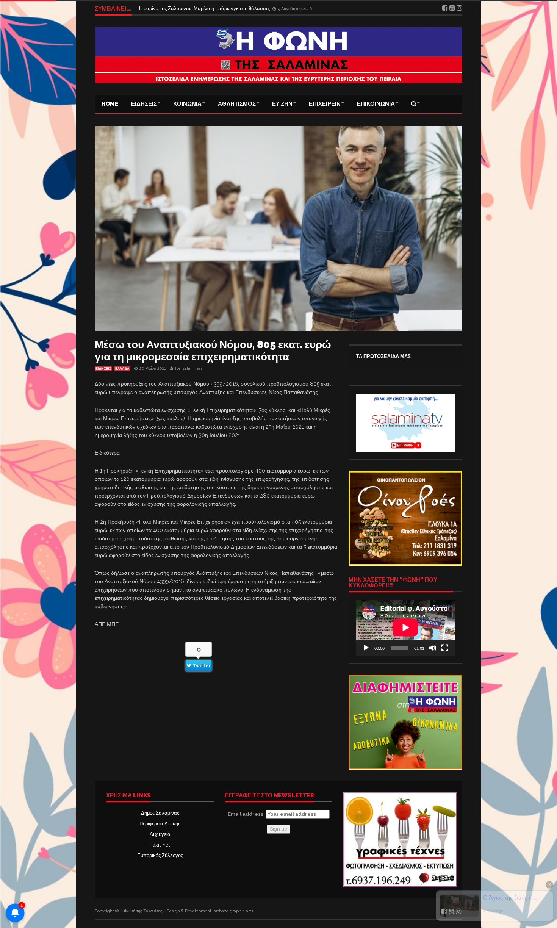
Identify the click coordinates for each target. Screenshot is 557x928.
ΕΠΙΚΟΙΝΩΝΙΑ (376, 103)
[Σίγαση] (433, 648)
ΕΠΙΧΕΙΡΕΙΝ (325, 103)
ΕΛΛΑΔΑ (122, 369)
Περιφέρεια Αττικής (159, 823)
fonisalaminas (188, 368)
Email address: (247, 814)
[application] (405, 627)
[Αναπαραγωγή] (366, 648)
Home (109, 103)
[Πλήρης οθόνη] (445, 648)
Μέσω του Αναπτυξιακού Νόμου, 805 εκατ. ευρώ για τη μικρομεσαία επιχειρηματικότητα (213, 350)
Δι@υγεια (160, 834)
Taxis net (160, 845)
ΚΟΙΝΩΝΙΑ (187, 103)
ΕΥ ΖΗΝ (282, 103)
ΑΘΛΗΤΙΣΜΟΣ (237, 103)
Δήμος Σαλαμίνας (160, 813)
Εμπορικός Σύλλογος (160, 855)
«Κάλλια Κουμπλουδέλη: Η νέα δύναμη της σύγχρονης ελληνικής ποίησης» (221, 6)
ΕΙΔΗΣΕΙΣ (144, 103)
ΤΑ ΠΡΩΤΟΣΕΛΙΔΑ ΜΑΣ (383, 356)
